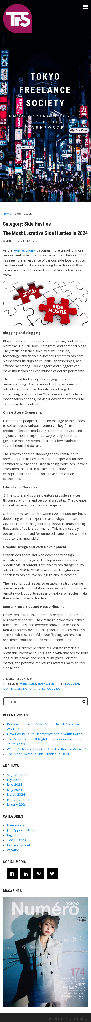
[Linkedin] (26, 873)
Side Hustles (46, 683)
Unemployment (18, 845)
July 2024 (14, 779)
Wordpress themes (67, 1019)
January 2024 (17, 804)
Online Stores (35, 688)
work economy (24, 250)
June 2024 (14, 784)
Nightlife (13, 835)
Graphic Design (13, 688)
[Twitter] (53, 873)
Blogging (72, 683)
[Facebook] (13, 873)
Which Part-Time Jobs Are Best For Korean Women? (46, 749)
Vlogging (53, 688)
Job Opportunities (20, 830)
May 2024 (14, 789)
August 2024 (16, 774)
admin (33, 241)
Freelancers (28, 683)
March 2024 (16, 794)
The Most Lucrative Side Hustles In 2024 (45, 233)
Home (7, 214)
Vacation (13, 850)
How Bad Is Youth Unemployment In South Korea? (45, 734)
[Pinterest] (40, 873)
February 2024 (18, 799)
